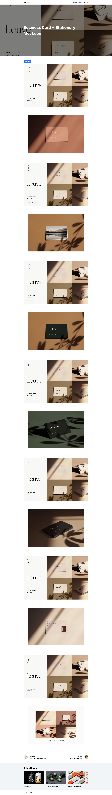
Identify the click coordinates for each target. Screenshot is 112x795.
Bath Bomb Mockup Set (52, 786)
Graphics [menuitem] (75, 2)
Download (27, 61)
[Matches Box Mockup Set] (78, 777)
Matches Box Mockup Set (74, 786)
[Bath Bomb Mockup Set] (56, 777)
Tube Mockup (27, 786)
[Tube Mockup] (34, 777)
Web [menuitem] (84, 2)
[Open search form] (87, 2)
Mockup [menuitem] (80, 2)
